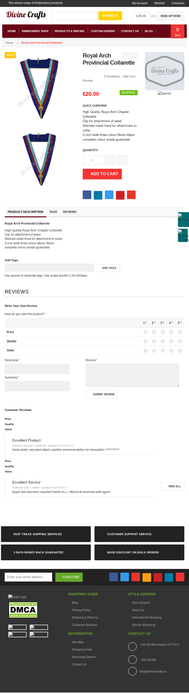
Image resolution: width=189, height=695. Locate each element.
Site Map (78, 642)
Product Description (25, 212)
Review (91, 360)
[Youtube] (180, 577)
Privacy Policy (81, 610)
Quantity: (90, 150)
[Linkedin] (169, 577)
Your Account (141, 602)
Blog (75, 602)
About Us (138, 610)
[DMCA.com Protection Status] (23, 610)
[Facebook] (113, 577)
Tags (53, 212)
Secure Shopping (143, 624)
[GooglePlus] (135, 577)
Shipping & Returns (85, 617)
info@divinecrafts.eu (153, 671)
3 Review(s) (112, 76)
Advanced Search (84, 657)
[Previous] (125, 55)
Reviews (70, 212)
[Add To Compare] (109, 185)
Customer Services (84, 624)
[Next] (134, 55)
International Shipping (146, 617)
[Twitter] (124, 577)
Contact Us (79, 664)
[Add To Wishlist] (104, 185)
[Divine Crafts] (26, 17)
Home (9, 42)
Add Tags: (12, 260)
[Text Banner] (164, 93)
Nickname (12, 360)
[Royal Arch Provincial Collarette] (40, 158)
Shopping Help (82, 649)
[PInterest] (158, 577)
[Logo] (17, 596)
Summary (12, 377)
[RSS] (146, 577)
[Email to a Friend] (114, 185)
